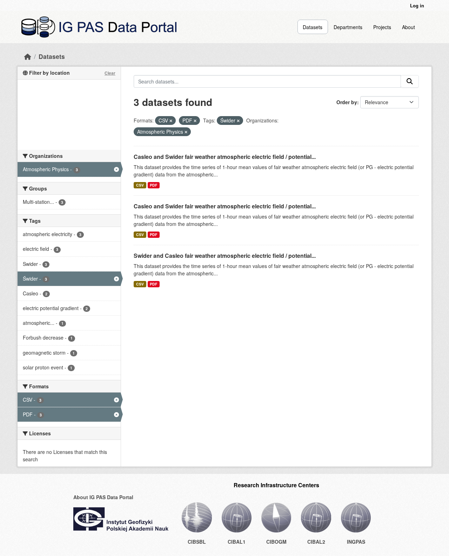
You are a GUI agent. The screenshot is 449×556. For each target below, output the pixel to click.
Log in (417, 5)
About (408, 27)
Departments (348, 27)
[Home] (27, 56)
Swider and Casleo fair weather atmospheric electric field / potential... (225, 256)
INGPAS (356, 541)
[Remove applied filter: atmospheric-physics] (186, 132)
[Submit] (410, 81)
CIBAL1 (237, 541)
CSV (140, 185)
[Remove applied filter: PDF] (195, 120)
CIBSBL (197, 541)
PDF (153, 185)
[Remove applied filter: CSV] (170, 120)
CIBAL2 (316, 541)
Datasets (312, 27)
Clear (110, 73)
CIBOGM (276, 541)
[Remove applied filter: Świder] (238, 120)
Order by (346, 102)
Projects (382, 27)
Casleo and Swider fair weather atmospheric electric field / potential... (225, 157)
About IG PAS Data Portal (103, 497)
